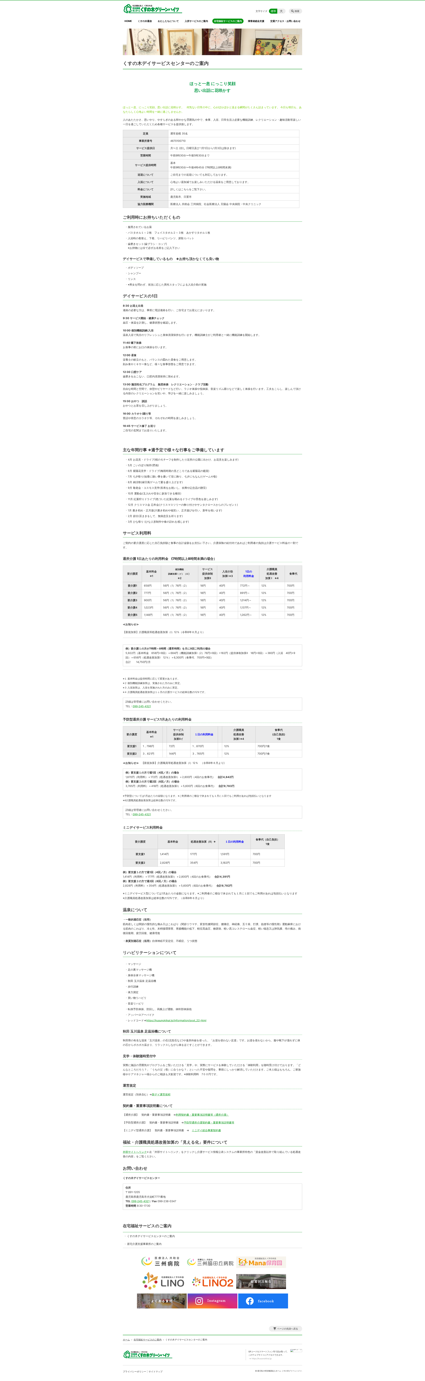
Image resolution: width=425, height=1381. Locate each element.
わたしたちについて (168, 21)
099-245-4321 (142, 706)
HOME (128, 21)
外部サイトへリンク (135, 1152)
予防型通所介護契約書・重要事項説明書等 (209, 1122)
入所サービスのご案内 (196, 21)
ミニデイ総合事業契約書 (206, 1130)
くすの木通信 (145, 21)
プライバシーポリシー (134, 1371)
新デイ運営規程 (161, 1094)
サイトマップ (156, 1371)
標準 (273, 11)
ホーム (126, 1339)
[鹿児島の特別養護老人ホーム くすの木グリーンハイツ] (153, 8)
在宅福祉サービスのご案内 (228, 21)
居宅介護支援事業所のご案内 (144, 1244)
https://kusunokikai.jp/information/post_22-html (176, 1020)
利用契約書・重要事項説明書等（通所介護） (202, 1114)
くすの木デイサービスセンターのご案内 (151, 1236)
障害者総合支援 (256, 21)
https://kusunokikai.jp (262, 1358)
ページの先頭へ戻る (287, 1328)
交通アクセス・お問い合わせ (285, 21)
